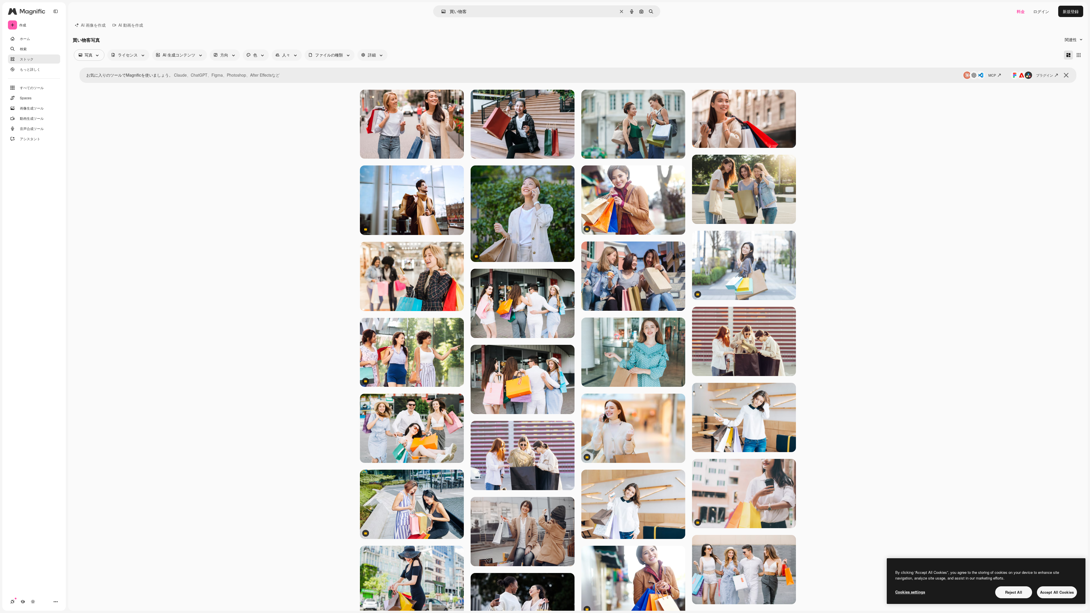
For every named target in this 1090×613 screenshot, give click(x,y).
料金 (1021, 11)
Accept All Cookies (1057, 592)
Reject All (1013, 592)
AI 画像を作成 (93, 25)
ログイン (1041, 11)
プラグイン (1044, 75)
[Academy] (22, 601)
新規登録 (1071, 11)
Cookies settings (910, 592)
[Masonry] (1068, 55)
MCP (992, 75)
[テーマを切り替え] (32, 601)
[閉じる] (1066, 75)
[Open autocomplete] (441, 11)
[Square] (1078, 55)
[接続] (12, 601)
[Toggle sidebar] (55, 11)
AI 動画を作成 (130, 25)
